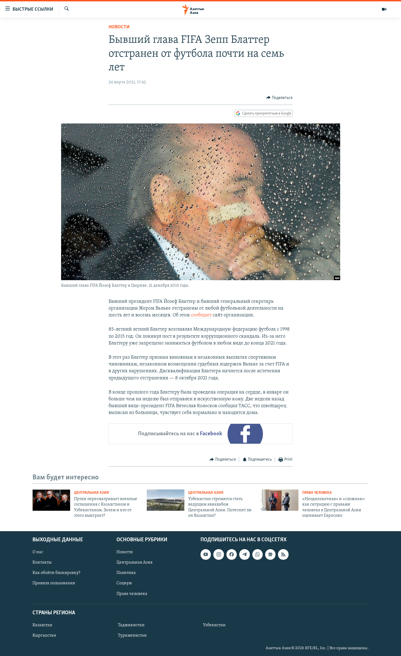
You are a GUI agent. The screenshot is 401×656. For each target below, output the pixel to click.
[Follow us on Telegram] (244, 554)
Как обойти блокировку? (56, 573)
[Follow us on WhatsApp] (257, 554)
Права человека (317, 493)
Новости (119, 27)
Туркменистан (132, 635)
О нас (37, 552)
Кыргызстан (44, 635)
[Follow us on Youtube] (205, 554)
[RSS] (283, 554)
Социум (124, 583)
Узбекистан (214, 625)
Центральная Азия (91, 493)
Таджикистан (131, 625)
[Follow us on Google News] (270, 554)
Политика (126, 573)
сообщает (201, 315)
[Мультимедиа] (384, 9)
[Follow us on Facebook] (231, 554)
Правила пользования (53, 583)
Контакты (42, 562)
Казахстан (42, 625)
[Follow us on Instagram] (218, 554)
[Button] (279, 97)
